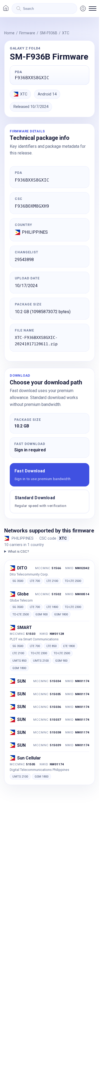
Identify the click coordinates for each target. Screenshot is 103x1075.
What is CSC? (18, 551)
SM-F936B (48, 33)
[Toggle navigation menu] (92, 8)
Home (9, 33)
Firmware (27, 33)
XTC (65, 33)
